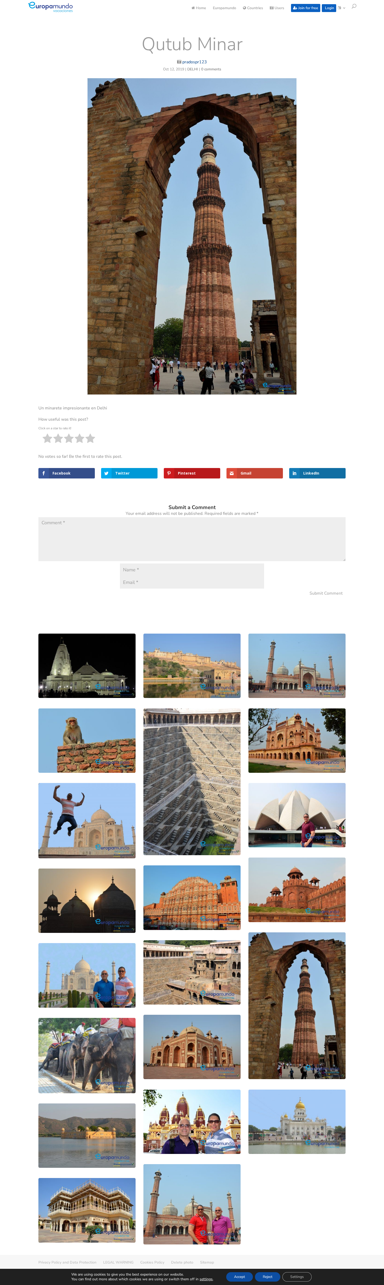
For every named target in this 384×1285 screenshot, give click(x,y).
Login (329, 7)
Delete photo (182, 1262)
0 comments (211, 69)
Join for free (307, 7)
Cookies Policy (152, 1262)
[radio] (47, 439)
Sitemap (207, 1262)
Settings (297, 1276)
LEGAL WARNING (118, 1262)
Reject (267, 1276)
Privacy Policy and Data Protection (67, 1262)
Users (279, 8)
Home (200, 8)
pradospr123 (194, 62)
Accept (239, 1276)
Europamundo (224, 8)
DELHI (192, 69)
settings (206, 1279)
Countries (254, 8)
